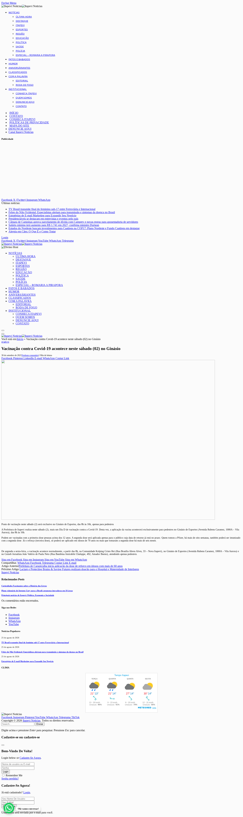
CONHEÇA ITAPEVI (26, 93)
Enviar (39, 724)
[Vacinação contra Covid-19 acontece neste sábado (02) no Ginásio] (108, 518)
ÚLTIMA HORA (24, 17)
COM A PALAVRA (18, 76)
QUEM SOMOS (24, 98)
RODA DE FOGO (24, 85)
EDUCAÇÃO (22, 38)
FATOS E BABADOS (19, 59)
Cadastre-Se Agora (30, 757)
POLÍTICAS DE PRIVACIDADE (29, 122)
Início (20, 339)
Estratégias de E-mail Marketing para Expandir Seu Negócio (42, 215)
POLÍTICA (21, 42)
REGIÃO (20, 34)
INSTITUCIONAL (18, 89)
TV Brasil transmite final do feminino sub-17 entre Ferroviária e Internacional (52, 209)
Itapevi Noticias (10, 572)
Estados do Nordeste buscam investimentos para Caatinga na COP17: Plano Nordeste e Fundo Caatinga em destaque (74, 228)
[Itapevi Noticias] (21, 243)
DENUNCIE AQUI (25, 102)
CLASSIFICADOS (18, 72)
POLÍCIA (20, 51)
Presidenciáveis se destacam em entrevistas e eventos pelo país (43, 218)
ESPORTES (22, 30)
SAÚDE (20, 47)
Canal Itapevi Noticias (21, 132)
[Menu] (2, 330)
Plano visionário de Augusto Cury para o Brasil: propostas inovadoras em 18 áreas (37, 591)
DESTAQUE (22, 21)
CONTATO (21, 106)
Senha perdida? (10, 778)
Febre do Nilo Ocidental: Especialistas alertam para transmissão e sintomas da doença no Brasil (62, 212)
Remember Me (14, 775)
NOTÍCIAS (14, 12)
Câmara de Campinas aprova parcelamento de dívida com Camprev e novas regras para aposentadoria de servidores (73, 221)
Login (5, 771)
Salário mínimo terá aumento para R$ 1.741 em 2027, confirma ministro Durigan (54, 225)
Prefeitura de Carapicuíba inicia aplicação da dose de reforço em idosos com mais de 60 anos (71, 566)
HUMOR (13, 64)
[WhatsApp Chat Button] (9, 808)
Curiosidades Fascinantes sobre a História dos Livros (24, 586)
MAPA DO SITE (19, 125)
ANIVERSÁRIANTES (19, 68)
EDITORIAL (22, 81)
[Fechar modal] (2, 745)
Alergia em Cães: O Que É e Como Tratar (32, 231)
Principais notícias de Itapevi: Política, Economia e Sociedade (27, 595)
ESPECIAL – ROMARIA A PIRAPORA (35, 55)
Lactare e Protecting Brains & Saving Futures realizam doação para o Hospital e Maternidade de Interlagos (79, 569)
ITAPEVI (20, 25)
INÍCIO (13, 112)
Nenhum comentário (30, 355)
